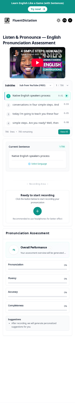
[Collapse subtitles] (67, 85)
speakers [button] (34, 156)
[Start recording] (37, 211)
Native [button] (15, 156)
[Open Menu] (70, 20)
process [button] (45, 156)
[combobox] (64, 20)
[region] (37, 62)
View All (64, 131)
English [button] (24, 156)
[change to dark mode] (58, 20)
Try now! (36, 9)
